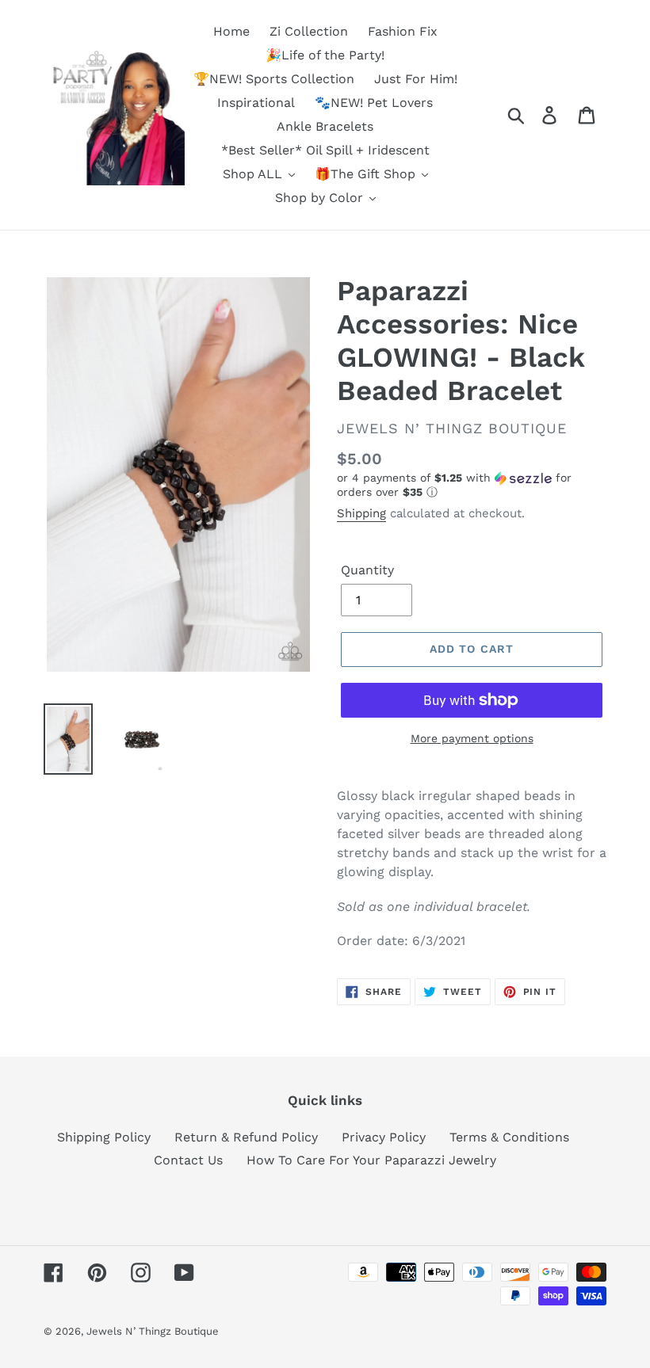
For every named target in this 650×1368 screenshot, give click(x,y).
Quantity (367, 569)
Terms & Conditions (509, 1137)
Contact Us (188, 1160)
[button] (471, 485)
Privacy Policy (384, 1137)
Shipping (361, 513)
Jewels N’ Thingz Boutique (152, 1331)
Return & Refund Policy (246, 1137)
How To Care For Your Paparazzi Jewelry (371, 1160)
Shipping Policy (104, 1137)
